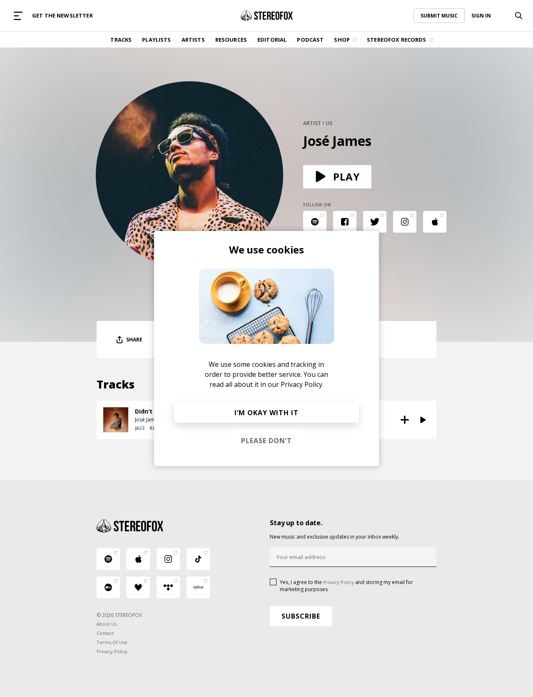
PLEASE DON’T (266, 440)
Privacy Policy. (302, 384)
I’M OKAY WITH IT (266, 412)
